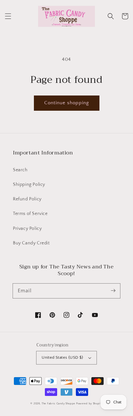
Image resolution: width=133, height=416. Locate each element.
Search (20, 170)
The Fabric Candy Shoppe (58, 403)
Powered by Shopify (89, 403)
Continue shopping (66, 103)
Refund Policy (27, 199)
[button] (8, 16)
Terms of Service (30, 213)
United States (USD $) (62, 357)
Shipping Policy (29, 184)
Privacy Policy (27, 228)
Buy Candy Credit (31, 243)
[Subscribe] (113, 291)
